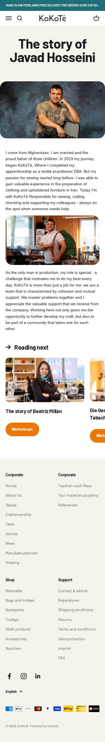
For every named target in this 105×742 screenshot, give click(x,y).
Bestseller (14, 590)
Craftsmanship (18, 514)
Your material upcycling (78, 495)
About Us (14, 495)
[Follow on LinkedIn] (38, 676)
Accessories (16, 638)
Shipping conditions (75, 609)
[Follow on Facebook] (9, 676)
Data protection (71, 638)
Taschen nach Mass (75, 485)
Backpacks (15, 609)
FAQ (61, 657)
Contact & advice (72, 590)
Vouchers (14, 648)
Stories (12, 533)
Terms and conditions (77, 629)
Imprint (64, 648)
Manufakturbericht (22, 553)
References (67, 504)
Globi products (18, 629)
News (10, 543)
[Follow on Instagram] (23, 676)
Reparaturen (69, 600)
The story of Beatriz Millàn (34, 411)
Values (11, 504)
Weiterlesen (22, 429)
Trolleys (12, 619)
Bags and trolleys (20, 600)
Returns (65, 619)
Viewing (12, 562)
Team (10, 523)
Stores (11, 485)
